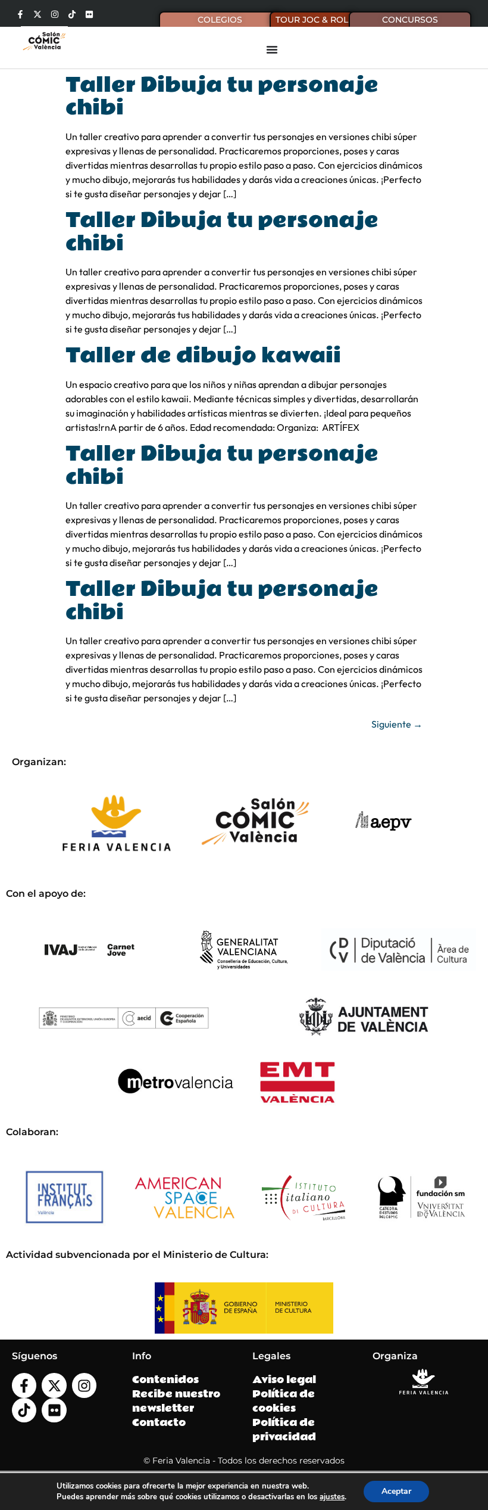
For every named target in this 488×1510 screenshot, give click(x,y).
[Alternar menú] (272, 49)
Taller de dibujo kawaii (203, 356)
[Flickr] (89, 14)
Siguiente (397, 724)
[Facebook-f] (20, 14)
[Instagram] (54, 14)
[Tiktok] (72, 14)
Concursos (410, 19)
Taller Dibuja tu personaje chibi (221, 96)
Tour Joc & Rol (312, 19)
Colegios (220, 19)
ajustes (332, 1497)
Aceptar (396, 1491)
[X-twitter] (37, 14)
